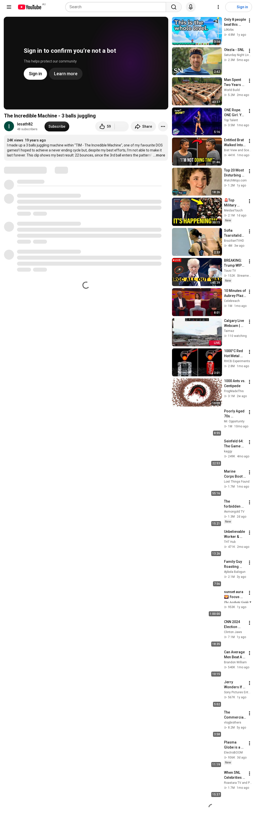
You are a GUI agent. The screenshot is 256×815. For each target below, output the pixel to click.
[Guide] (9, 7)
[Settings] (218, 7)
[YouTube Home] (29, 7)
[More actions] (163, 126)
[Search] (174, 7)
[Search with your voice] (191, 7)
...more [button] (159, 155)
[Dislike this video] (122, 126)
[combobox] (117, 7)
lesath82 (25, 124)
